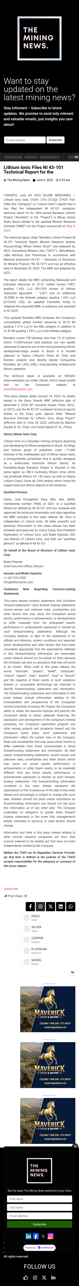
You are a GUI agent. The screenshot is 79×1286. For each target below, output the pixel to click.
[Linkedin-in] (53, 1277)
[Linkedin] (60, 906)
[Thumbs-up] (25, 1277)
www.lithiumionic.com (18, 389)
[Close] (75, 1146)
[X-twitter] (50, 906)
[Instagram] (40, 906)
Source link (11, 889)
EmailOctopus (47, 1248)
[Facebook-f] (30, 906)
